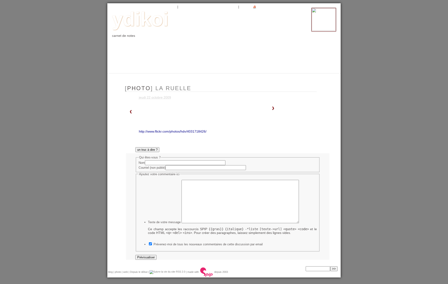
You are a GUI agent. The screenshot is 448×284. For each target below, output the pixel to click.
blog (137, 7)
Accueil (119, 7)
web (169, 7)
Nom (142, 162)
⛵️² (255, 7)
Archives (190, 7)
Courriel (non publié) (152, 167)
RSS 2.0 (180, 271)
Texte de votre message (164, 222)
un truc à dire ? (147, 149)
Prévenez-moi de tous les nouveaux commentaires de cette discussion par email (208, 244)
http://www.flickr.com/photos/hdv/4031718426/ (172, 131)
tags (209, 7)
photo (154, 7)
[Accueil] (324, 29)
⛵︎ (244, 7)
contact (227, 7)
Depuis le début (138, 271)
